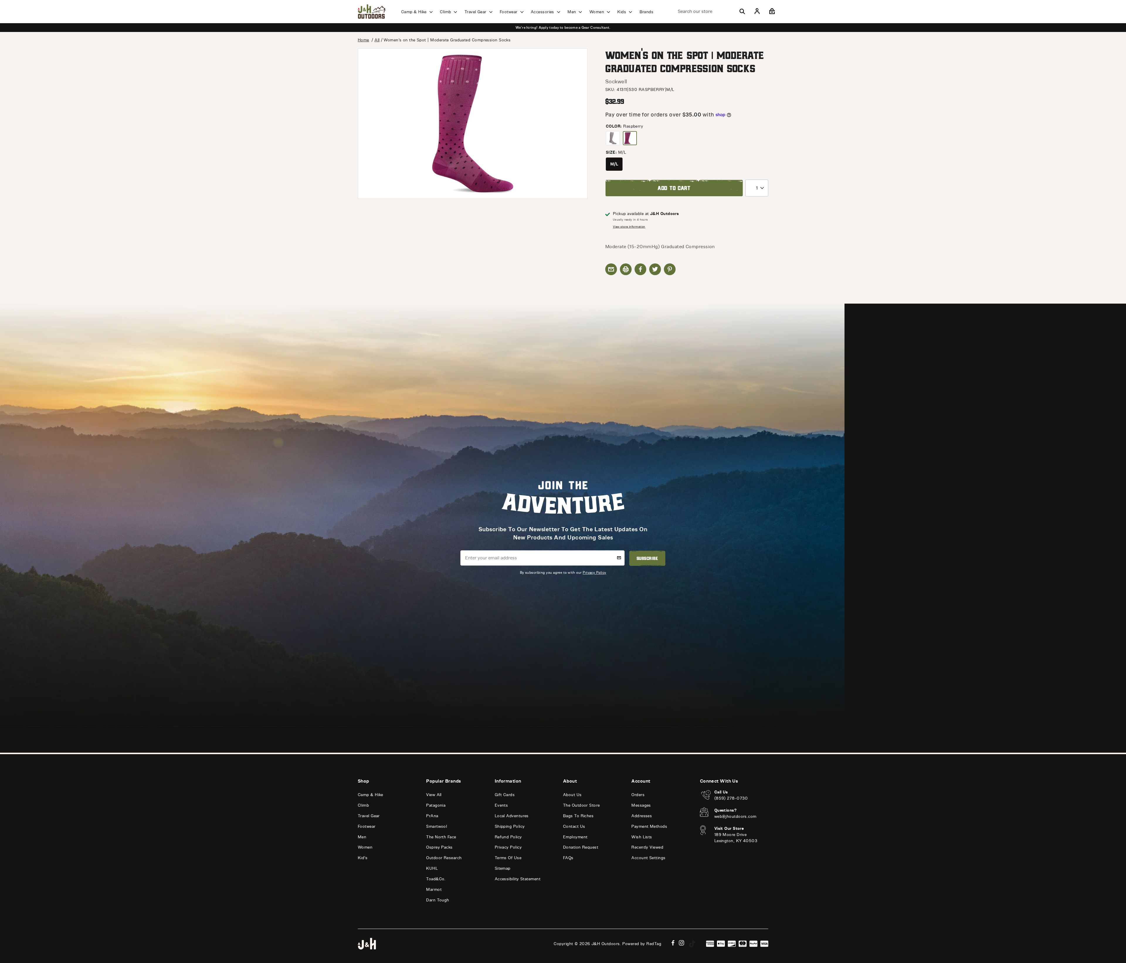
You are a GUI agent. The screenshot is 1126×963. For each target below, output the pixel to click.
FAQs (568, 857)
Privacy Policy (594, 572)
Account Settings (648, 857)
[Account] (757, 11)
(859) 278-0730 (731, 798)
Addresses (641, 815)
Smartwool (436, 826)
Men (572, 11)
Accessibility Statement (517, 878)
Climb (446, 11)
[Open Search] (742, 11)
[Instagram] (681, 943)
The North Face (441, 837)
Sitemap (503, 868)
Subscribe (647, 558)
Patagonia (435, 805)
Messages (641, 805)
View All (434, 794)
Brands (647, 11)
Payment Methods (649, 826)
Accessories (543, 11)
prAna (432, 815)
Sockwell (616, 81)
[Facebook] (672, 943)
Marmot (434, 889)
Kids (622, 11)
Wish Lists (641, 837)
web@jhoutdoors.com (735, 816)
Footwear (509, 11)
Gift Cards (505, 794)
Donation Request (580, 847)
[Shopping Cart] (771, 11)
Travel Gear (476, 11)
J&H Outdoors (605, 943)
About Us (572, 794)
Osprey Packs (439, 847)
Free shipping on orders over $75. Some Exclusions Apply (563, 27)
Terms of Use (508, 857)
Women (597, 11)
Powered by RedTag (641, 943)
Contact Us (574, 826)
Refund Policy (508, 837)
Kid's (362, 857)
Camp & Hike (414, 11)
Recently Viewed (647, 847)
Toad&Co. (436, 878)
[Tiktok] (692, 943)
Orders (638, 794)
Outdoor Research (444, 857)
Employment (575, 837)
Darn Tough (437, 900)
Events (501, 805)
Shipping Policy (510, 826)
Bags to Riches (578, 815)
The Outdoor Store (581, 805)
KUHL (432, 868)
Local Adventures (512, 815)
